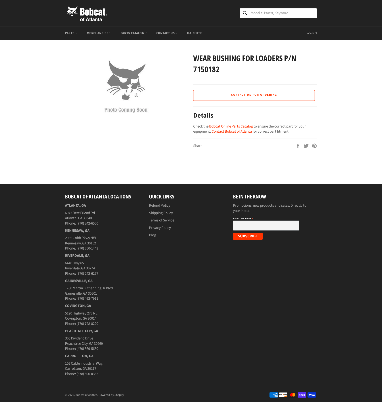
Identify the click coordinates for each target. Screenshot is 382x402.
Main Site (194, 33)
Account (312, 33)
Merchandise (98, 33)
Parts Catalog (133, 33)
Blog (152, 235)
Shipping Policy (161, 213)
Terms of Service (161, 220)
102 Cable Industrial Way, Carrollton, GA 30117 (84, 366)
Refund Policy (159, 205)
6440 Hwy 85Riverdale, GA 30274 (80, 266)
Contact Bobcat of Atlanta (232, 131)
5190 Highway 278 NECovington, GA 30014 (81, 316)
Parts (70, 33)
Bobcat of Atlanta (86, 395)
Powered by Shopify (111, 395)
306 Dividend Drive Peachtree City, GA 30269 (84, 341)
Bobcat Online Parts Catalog (231, 126)
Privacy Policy (160, 228)
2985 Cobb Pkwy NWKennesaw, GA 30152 (80, 240)
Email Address (243, 218)
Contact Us (166, 33)
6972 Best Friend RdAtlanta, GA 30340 (80, 215)
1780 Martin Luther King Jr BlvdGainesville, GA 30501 (89, 291)
